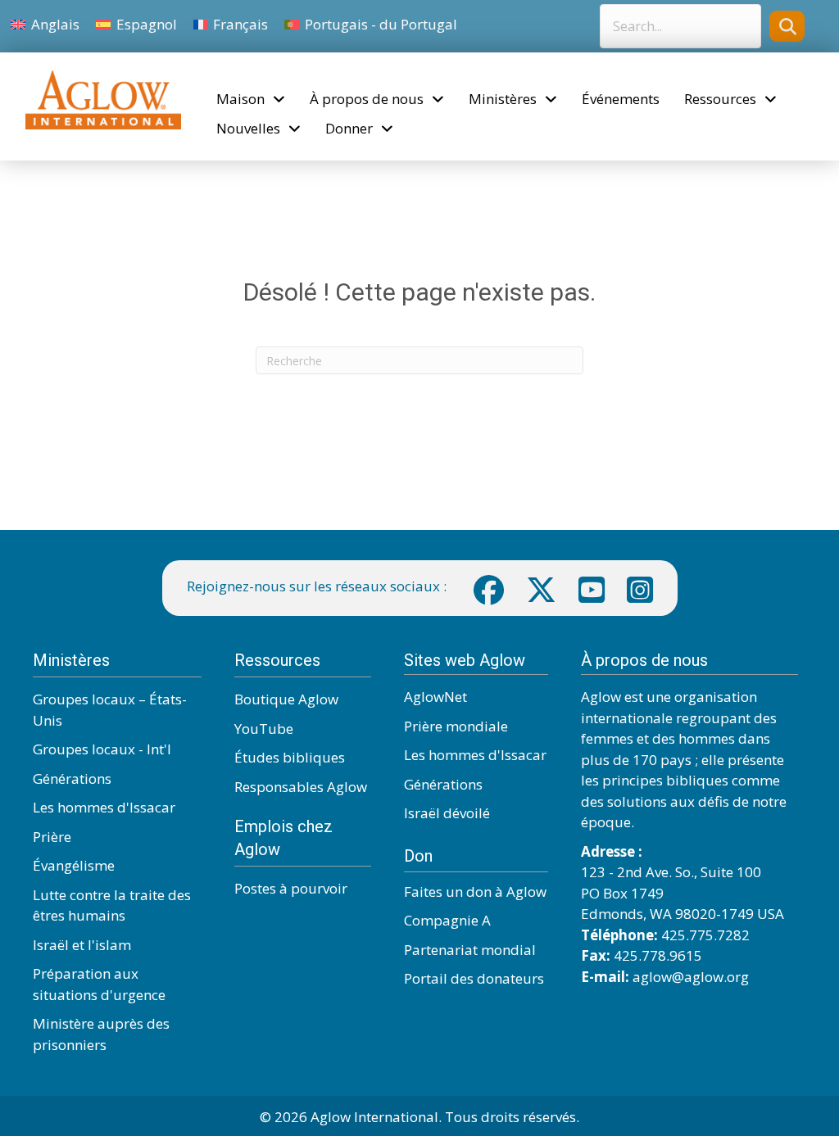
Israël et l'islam (82, 944)
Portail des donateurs (474, 978)
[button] (787, 26)
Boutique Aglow (286, 699)
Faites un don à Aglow (475, 891)
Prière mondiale (456, 726)
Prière (52, 836)
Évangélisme (74, 865)
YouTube (263, 728)
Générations (72, 778)
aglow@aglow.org (691, 976)
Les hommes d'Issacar (104, 807)
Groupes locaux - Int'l (102, 749)
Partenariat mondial (470, 949)
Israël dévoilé (447, 812)
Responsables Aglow (300, 786)
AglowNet (435, 696)
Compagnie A (447, 920)
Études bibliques (289, 757)
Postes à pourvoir (290, 888)
